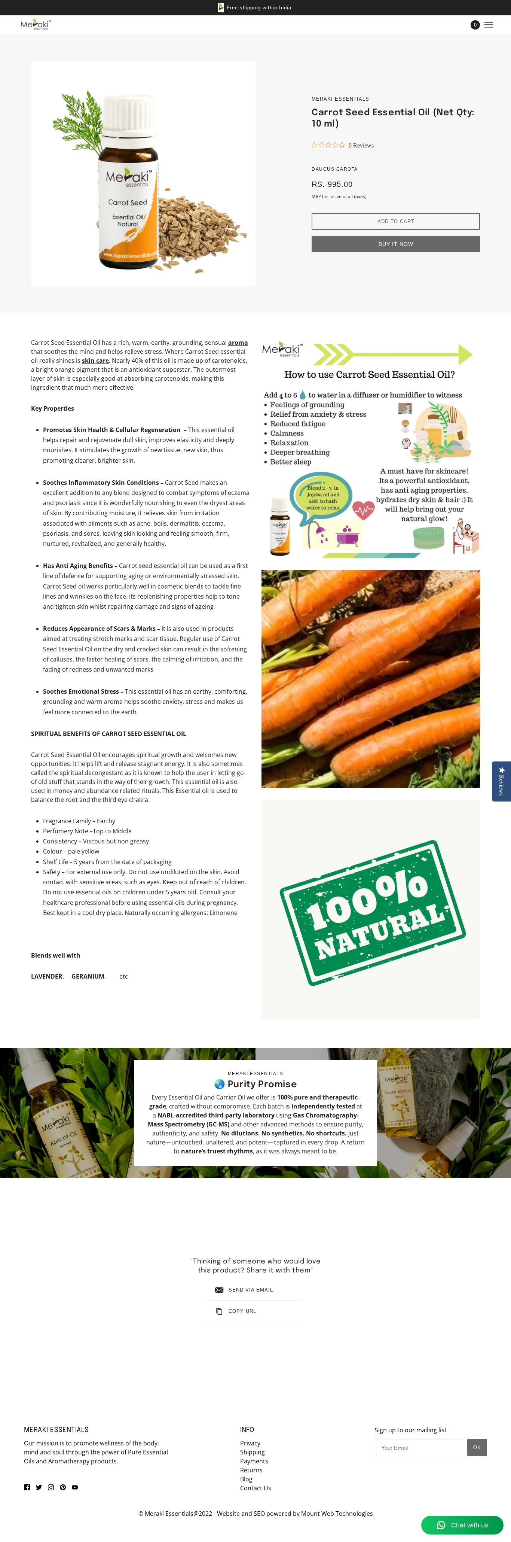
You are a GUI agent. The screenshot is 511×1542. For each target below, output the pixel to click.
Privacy (250, 1443)
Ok (477, 1447)
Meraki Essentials (340, 99)
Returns (251, 1470)
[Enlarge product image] (143, 173)
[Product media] (370, 449)
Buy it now (396, 244)
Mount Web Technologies (337, 1513)
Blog (246, 1479)
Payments (254, 1461)
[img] (27, 1486)
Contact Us (255, 1488)
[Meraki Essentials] (35, 24)
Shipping (252, 1452)
